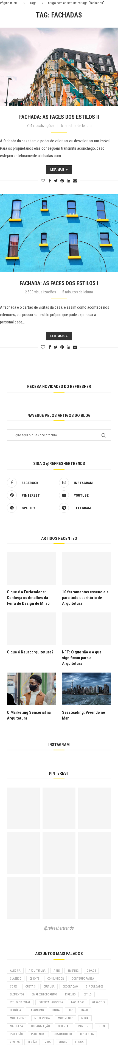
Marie (84, 1010)
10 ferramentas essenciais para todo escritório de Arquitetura (85, 598)
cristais (30, 986)
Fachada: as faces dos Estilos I (59, 283)
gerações (98, 1002)
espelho (70, 994)
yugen (63, 1042)
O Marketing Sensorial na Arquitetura (29, 715)
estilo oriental (20, 1002)
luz (70, 1010)
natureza (16, 1026)
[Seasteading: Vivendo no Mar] (86, 689)
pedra (102, 1026)
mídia (85, 1018)
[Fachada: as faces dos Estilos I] (59, 233)
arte (57, 970)
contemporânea (83, 978)
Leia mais (57, 170)
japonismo (36, 1010)
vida (48, 1042)
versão (32, 1042)
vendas (14, 1042)
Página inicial (9, 3)
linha (56, 1010)
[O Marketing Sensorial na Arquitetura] (31, 689)
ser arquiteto (63, 1034)
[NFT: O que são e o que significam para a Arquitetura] (86, 628)
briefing (73, 970)
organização (40, 1026)
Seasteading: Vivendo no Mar (83, 715)
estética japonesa (50, 1002)
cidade (91, 970)
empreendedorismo (44, 994)
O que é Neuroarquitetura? (30, 652)
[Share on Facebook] (50, 180)
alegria (15, 970)
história (15, 1010)
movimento (65, 1018)
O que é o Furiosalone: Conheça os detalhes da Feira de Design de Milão (28, 598)
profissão (16, 1034)
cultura (49, 986)
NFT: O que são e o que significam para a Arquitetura (82, 658)
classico (15, 978)
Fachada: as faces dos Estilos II (59, 117)
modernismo (18, 1018)
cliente (34, 978)
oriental (64, 1026)
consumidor (55, 978)
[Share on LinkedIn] (68, 180)
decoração (70, 986)
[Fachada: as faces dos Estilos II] (59, 67)
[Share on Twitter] (56, 180)
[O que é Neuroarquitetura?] (31, 628)
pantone (84, 1026)
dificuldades (94, 986)
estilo (88, 994)
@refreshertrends (59, 928)
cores (13, 986)
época (79, 1042)
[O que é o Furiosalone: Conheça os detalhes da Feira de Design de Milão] (31, 568)
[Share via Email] (75, 180)
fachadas (77, 1002)
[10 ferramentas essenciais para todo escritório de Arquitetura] (86, 568)
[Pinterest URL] (23, 808)
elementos (17, 994)
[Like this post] (43, 180)
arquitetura (37, 970)
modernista (42, 1018)
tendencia (87, 1034)
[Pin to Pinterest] (62, 180)
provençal (38, 1034)
